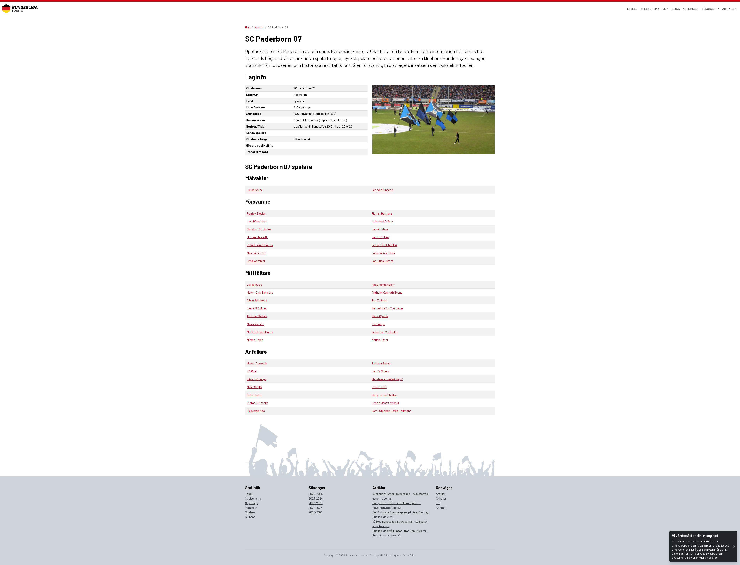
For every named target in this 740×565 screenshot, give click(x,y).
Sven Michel (379, 387)
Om (438, 503)
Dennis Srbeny (381, 371)
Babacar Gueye (381, 363)
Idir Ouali (252, 371)
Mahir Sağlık (254, 387)
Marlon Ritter (380, 340)
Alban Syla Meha (257, 300)
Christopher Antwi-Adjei (387, 379)
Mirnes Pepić (255, 340)
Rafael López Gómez (260, 245)
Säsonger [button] (709, 8)
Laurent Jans (380, 229)
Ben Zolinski (379, 300)
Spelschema (650, 8)
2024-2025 (316, 493)
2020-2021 (315, 512)
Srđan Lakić (254, 395)
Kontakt (441, 507)
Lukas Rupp (254, 284)
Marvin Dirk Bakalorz (260, 292)
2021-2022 (315, 507)
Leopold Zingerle (382, 189)
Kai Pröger (378, 324)
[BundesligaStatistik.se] (20, 8)
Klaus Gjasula (380, 316)
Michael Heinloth (257, 237)
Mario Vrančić (255, 324)
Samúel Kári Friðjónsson (387, 308)
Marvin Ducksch (257, 363)
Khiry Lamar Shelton (384, 395)
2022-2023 (316, 503)
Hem (247, 27)
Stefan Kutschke (257, 403)
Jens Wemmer (256, 261)
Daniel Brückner (257, 308)
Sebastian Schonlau (384, 245)
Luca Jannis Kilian (383, 253)
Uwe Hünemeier (257, 221)
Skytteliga (671, 8)
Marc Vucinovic (256, 253)
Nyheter (441, 498)
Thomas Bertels (257, 316)
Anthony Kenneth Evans (387, 292)
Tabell (632, 8)
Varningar (690, 8)
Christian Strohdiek (259, 229)
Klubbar (259, 27)
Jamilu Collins (380, 237)
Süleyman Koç (256, 410)
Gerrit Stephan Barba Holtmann (391, 410)
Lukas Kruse (255, 189)
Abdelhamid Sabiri (383, 284)
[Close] (734, 546)
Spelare (250, 512)
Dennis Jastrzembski (385, 403)
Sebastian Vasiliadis (384, 332)
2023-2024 (316, 498)
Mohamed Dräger (382, 221)
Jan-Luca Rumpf (382, 261)
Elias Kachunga (256, 379)
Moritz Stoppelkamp (260, 332)
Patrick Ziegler (256, 213)
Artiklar (729, 8)
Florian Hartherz (382, 213)
